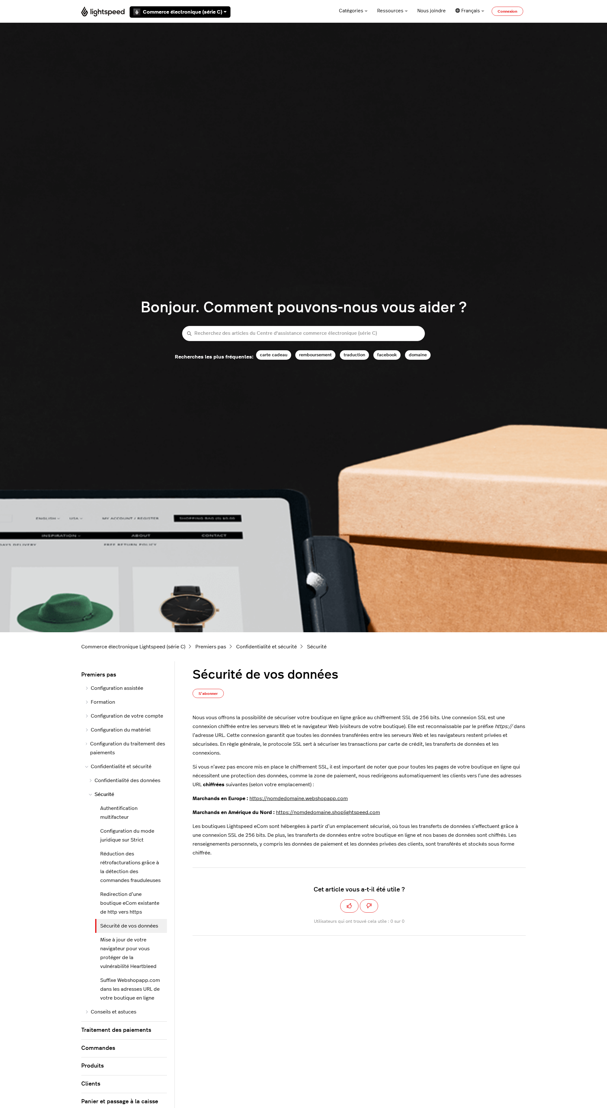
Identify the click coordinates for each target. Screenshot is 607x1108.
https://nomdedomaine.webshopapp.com (298, 798)
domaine (418, 354)
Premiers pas (210, 646)
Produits (92, 1066)
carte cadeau (273, 354)
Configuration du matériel (120, 729)
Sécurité (317, 646)
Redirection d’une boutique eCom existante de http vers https (129, 903)
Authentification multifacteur (119, 813)
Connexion (507, 11)
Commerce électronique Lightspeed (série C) (133, 646)
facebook (387, 354)
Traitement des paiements (116, 1030)
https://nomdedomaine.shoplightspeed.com (328, 812)
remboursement (315, 354)
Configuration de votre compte (127, 716)
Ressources (390, 11)
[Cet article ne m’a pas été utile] (369, 906)
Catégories (351, 11)
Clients (90, 1084)
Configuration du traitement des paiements (127, 748)
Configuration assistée (117, 688)
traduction (354, 354)
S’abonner (208, 693)
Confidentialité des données (127, 780)
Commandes (98, 1048)
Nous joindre (431, 11)
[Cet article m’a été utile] (349, 906)
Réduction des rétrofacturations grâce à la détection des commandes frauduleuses (130, 867)
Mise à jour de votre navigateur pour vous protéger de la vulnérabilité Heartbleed (128, 953)
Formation (103, 702)
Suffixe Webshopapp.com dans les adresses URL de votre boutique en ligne (130, 989)
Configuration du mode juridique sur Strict (127, 835)
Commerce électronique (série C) (182, 12)
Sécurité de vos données (129, 925)
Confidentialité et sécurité (266, 646)
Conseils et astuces (113, 1011)
